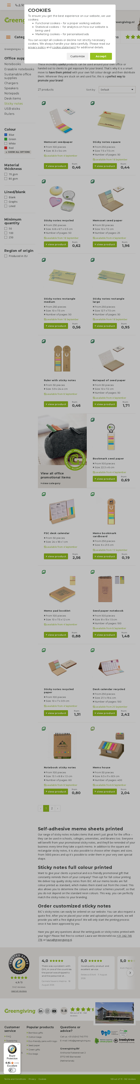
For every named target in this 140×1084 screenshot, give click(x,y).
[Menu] (18, 1045)
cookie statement (64, 47)
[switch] (12, 1070)
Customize (77, 56)
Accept (101, 56)
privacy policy (37, 47)
